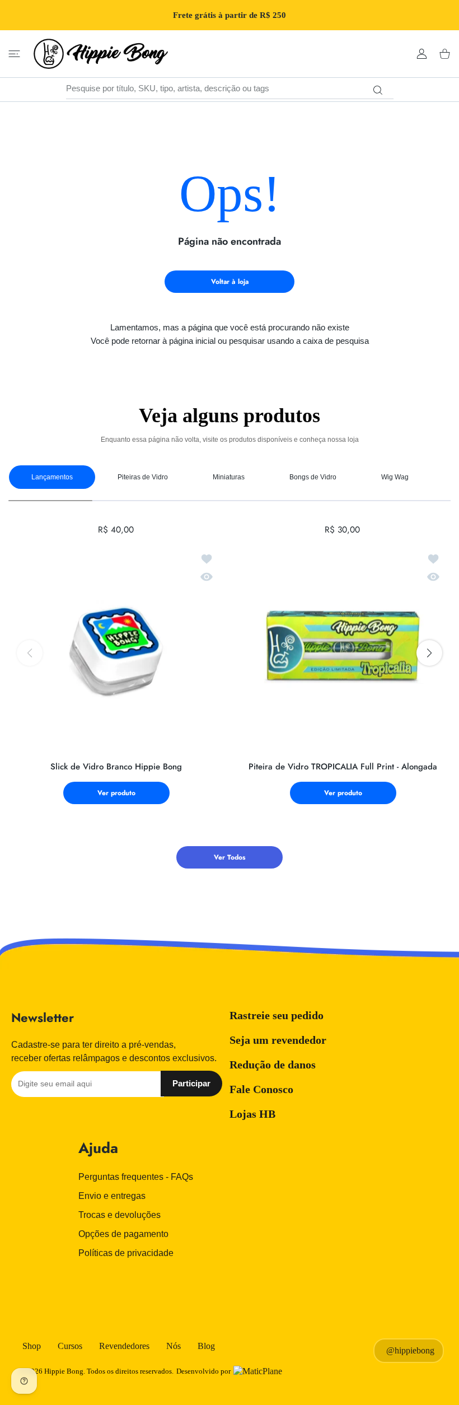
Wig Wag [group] (395, 477)
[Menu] (14, 54)
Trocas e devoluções (119, 1215)
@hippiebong (410, 1350)
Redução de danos (273, 1064)
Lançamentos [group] (52, 477)
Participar (191, 1083)
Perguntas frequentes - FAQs (135, 1177)
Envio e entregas (112, 1196)
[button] (429, 653)
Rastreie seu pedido (277, 1015)
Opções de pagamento (123, 1234)
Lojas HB (252, 1114)
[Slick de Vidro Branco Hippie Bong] (116, 647)
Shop (31, 1346)
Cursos (70, 1346)
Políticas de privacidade (126, 1253)
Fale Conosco (261, 1089)
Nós (173, 1346)
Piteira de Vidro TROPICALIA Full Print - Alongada (343, 767)
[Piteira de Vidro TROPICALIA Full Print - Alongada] (343, 647)
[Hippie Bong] (101, 54)
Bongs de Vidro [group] (312, 477)
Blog (206, 1346)
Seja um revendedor (278, 1040)
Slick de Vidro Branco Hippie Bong (116, 767)
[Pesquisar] (378, 90)
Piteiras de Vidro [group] (143, 477)
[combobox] (230, 88)
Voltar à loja (230, 282)
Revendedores (124, 1346)
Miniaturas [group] (229, 477)
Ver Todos (229, 857)
